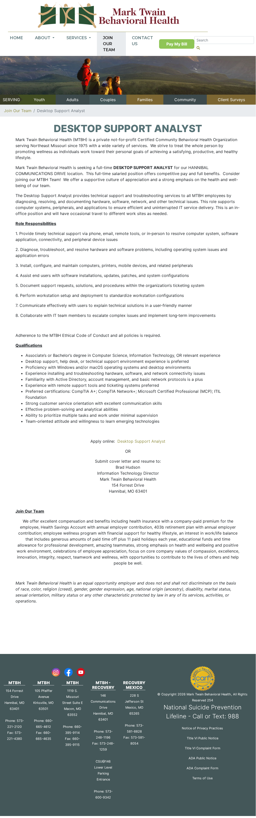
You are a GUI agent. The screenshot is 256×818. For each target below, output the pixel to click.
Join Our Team (109, 43)
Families (145, 99)
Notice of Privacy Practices (202, 728)
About (43, 37)
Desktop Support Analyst (140, 441)
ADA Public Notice (202, 758)
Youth (39, 99)
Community (185, 99)
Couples (108, 99)
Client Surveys (231, 99)
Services (77, 37)
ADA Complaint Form (202, 768)
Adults (72, 99)
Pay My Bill (176, 43)
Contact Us (142, 40)
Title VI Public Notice (202, 738)
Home (16, 37)
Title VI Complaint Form (202, 748)
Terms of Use (202, 778)
